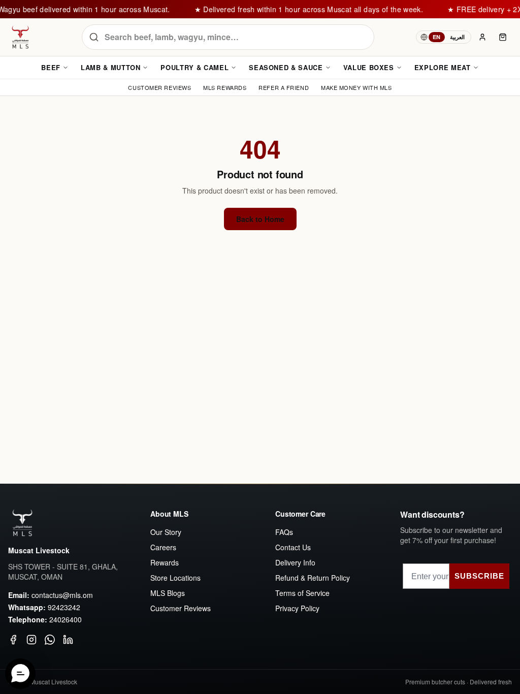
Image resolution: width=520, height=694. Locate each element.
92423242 (64, 607)
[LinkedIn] (68, 640)
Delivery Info (295, 562)
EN (437, 37)
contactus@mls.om (62, 595)
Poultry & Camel (194, 67)
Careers (163, 547)
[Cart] (503, 37)
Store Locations (175, 578)
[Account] (482, 37)
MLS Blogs (167, 593)
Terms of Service (302, 593)
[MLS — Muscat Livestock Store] (20, 37)
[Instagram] (31, 640)
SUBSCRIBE (479, 576)
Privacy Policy (297, 608)
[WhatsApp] (50, 640)
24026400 (65, 619)
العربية (457, 37)
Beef (50, 67)
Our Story (165, 532)
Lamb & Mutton (110, 67)
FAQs (284, 532)
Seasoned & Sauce (285, 67)
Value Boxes (368, 67)
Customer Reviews (180, 608)
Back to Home (260, 219)
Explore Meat (442, 67)
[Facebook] (13, 640)
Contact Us (293, 547)
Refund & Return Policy (312, 578)
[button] (20, 673)
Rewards (164, 562)
